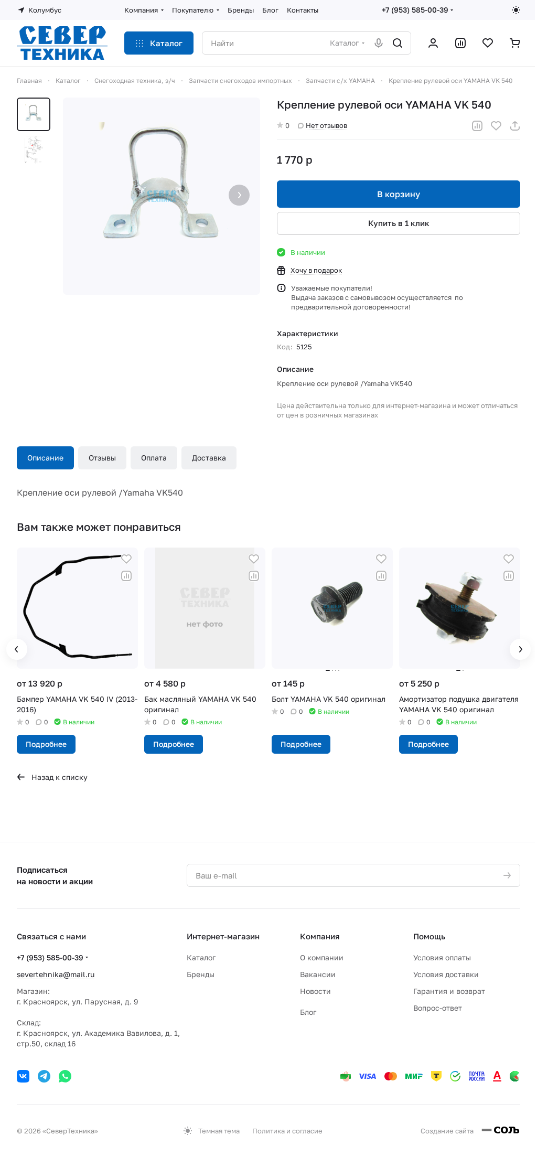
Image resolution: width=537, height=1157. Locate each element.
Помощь (429, 936)
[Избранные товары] (487, 43)
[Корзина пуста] (515, 43)
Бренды (200, 974)
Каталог (201, 957)
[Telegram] (44, 1076)
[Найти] (397, 43)
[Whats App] (65, 1076)
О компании (321, 957)
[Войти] (433, 43)
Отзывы (102, 457)
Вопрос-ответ (437, 1007)
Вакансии (318, 974)
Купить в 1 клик (398, 223)
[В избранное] (496, 126)
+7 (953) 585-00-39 (415, 9)
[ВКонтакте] (23, 1076)
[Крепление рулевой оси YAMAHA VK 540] (161, 196)
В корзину (398, 194)
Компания (320, 936)
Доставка (209, 457)
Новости (315, 991)
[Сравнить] (477, 126)
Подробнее (46, 744)
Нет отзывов (326, 125)
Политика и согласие (287, 1131)
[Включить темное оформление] (516, 10)
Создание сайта (448, 1131)
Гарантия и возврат (449, 991)
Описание (45, 457)
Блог (308, 1012)
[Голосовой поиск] (378, 43)
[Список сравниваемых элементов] (460, 43)
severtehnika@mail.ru (55, 974)
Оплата (154, 457)
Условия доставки (446, 974)
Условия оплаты (442, 957)
